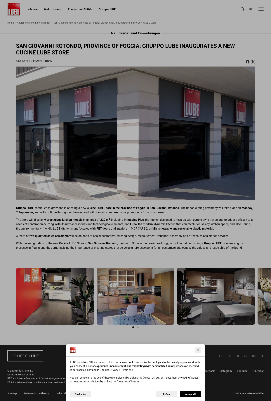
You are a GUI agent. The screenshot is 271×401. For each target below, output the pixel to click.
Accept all (190, 394)
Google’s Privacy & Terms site (116, 369)
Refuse (167, 394)
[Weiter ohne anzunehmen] (198, 350)
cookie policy (84, 369)
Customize (80, 394)
